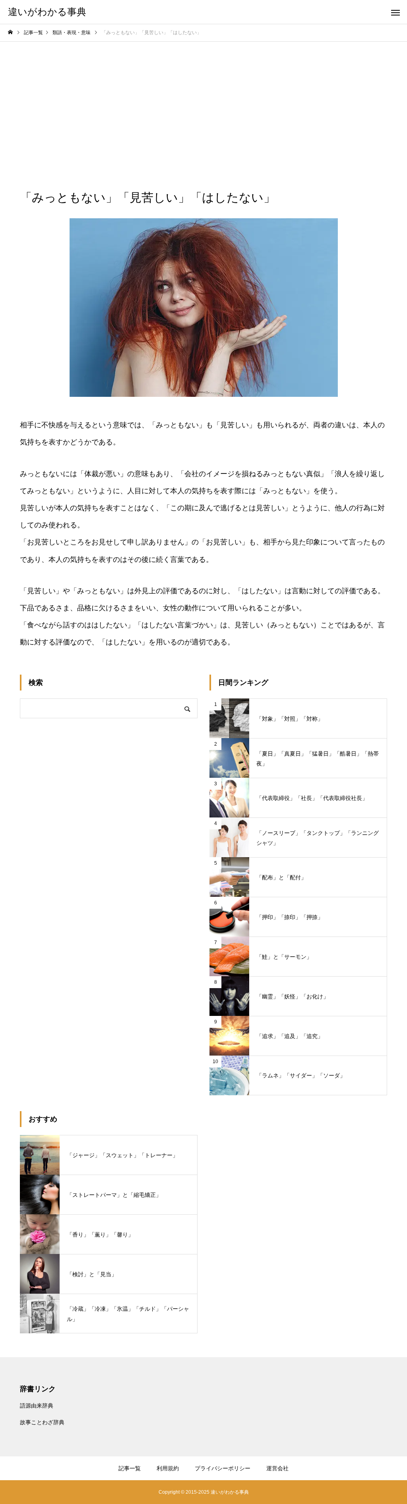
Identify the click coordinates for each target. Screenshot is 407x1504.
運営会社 (277, 1468)
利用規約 (168, 1468)
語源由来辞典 (36, 1405)
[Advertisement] (203, 101)
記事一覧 (129, 1468)
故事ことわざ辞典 (42, 1422)
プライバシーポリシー (222, 1468)
